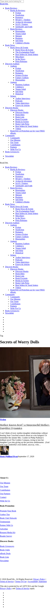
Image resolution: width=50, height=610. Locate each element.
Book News (10, 204)
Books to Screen (22, 281)
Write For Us (15, 308)
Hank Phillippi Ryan (9, 456)
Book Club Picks (22, 283)
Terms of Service (7, 581)
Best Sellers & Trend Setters (26, 213)
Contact (3, 497)
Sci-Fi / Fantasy (21, 183)
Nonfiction (19, 174)
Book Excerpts (21, 278)
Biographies (20, 190)
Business (19, 197)
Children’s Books (22, 202)
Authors (13, 225)
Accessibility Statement (37, 581)
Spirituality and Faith (23, 186)
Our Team (14, 301)
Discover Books (11, 267)
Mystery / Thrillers (22, 179)
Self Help (19, 199)
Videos (18, 287)
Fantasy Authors (22, 237)
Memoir (18, 195)
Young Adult (20, 193)
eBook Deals (5, 553)
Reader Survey (6, 536)
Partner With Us (6, 525)
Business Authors (22, 243)
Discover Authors (12, 223)
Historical (19, 253)
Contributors (15, 304)
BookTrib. (4, 4)
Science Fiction (21, 234)
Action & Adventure (23, 181)
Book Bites (19, 274)
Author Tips (5, 514)
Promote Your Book (8, 511)
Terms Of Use (21, 581)
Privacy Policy (39, 579)
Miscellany (19, 216)
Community (10, 294)
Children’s (19, 246)
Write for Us (5, 501)
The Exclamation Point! (25, 211)
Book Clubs (5, 550)
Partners (13, 306)
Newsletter (9, 313)
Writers (13, 255)
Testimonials (5, 522)
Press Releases (21, 220)
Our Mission (15, 299)
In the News (20, 218)
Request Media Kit (7, 532)
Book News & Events (19, 206)
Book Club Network (8, 518)
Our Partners (5, 494)
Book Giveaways (12, 311)
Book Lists (19, 276)
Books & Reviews (17, 169)
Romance (19, 176)
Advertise (4, 529)
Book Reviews (11, 167)
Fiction (18, 172)
